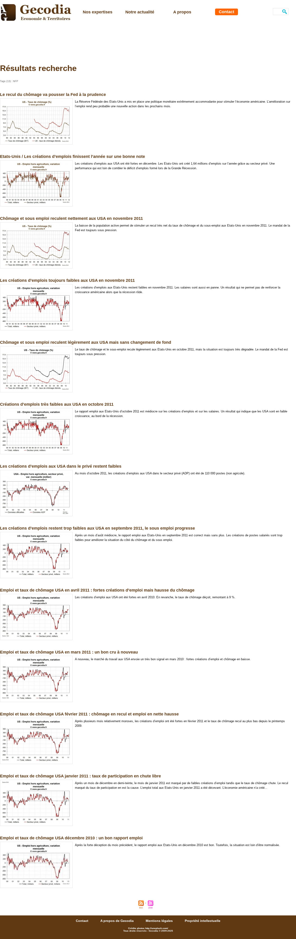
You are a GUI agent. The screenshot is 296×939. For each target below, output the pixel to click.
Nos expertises (97, 12)
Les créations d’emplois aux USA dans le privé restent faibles (60, 466)
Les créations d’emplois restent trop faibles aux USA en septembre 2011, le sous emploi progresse (97, 528)
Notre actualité (139, 12)
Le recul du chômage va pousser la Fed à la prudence (53, 94)
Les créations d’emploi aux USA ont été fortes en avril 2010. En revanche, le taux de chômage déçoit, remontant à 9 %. (155, 597)
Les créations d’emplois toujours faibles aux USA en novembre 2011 (67, 280)
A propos (182, 12)
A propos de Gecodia (117, 921)
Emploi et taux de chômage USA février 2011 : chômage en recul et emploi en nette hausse (89, 714)
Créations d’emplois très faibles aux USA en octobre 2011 (57, 404)
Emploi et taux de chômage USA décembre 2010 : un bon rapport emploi (71, 838)
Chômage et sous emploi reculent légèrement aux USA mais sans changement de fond (85, 342)
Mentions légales (160, 921)
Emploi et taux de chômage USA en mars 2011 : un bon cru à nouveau (69, 652)
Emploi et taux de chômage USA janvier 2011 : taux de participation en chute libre (80, 776)
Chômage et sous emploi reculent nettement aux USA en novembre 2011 (71, 218)
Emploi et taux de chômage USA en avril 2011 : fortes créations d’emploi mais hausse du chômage (97, 590)
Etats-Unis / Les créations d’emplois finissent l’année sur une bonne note (72, 156)
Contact (226, 11)
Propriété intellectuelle (202, 921)
